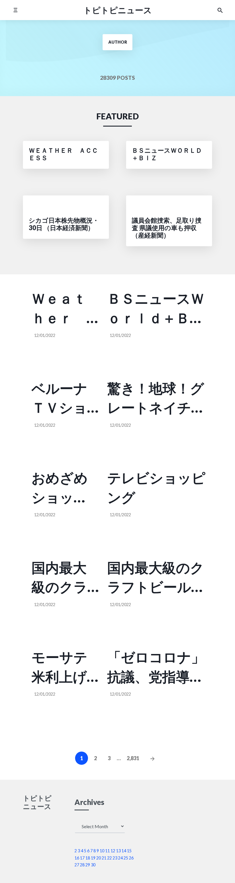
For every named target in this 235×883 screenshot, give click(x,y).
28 (82, 864)
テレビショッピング (156, 487)
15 (129, 850)
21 (104, 857)
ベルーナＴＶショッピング (60, 398)
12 (113, 850)
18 (87, 857)
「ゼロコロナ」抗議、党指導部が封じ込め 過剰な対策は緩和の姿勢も (156, 667)
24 (120, 857)
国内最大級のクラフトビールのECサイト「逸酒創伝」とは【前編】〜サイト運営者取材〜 (61, 578)
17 (82, 857)
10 (102, 850)
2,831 (133, 758)
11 (107, 850)
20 (98, 857)
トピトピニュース (117, 10)
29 (87, 864)
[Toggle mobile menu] (15, 9)
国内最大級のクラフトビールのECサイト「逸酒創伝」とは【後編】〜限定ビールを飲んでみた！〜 (157, 578)
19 (93, 857)
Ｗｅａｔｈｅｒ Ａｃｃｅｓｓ (59, 308)
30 (93, 864)
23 (115, 857)
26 (131, 857)
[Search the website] (220, 10)
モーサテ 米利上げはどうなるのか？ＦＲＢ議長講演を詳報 (65, 667)
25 (126, 857)
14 (124, 850)
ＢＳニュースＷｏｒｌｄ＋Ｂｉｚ (155, 308)
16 (77, 857)
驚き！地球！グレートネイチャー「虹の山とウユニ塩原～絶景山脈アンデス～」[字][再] (156, 398)
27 (77, 864)
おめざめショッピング (60, 488)
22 (109, 857)
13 (118, 850)
